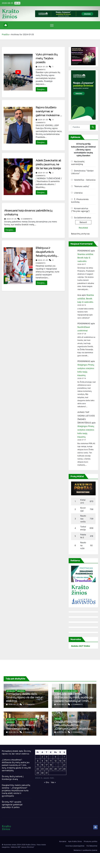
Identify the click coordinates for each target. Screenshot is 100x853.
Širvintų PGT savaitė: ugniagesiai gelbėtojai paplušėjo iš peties (12, 804)
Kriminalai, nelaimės (70, 691)
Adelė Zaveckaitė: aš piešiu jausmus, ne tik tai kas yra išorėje (48, 164)
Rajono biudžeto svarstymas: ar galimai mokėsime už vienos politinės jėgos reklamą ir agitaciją (49, 115)
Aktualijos (11, 691)
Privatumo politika (90, 841)
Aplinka (57, 691)
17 (47, 765)
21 (64, 765)
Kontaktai (62, 841)
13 (60, 761)
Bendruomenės (22, 719)
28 (64, 769)
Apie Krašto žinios (75, 841)
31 (46, 773)
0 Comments (26, 219)
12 (56, 761)
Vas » (53, 782)
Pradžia (5, 34)
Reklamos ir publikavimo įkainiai (85, 850)
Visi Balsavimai (91, 846)
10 (46, 761)
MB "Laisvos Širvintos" (25, 847)
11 (51, 761)
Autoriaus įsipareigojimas (74, 846)
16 (42, 765)
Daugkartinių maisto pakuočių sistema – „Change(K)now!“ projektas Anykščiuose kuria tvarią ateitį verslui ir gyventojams (72, 728)
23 (42, 769)
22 (37, 769)
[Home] (5, 25)
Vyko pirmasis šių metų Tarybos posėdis (47, 58)
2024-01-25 (43, 67)
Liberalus (78, 193)
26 (55, 769)
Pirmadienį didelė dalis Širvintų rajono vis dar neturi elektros (24, 697)
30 (42, 773)
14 (64, 761)
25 (51, 769)
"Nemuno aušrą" (81, 186)
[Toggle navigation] (52, 25)
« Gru (46, 782)
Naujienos (21, 691)
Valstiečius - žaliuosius (84, 180)
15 (38, 765)
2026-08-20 (62, 732)
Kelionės (33, 719)
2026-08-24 (13, 704)
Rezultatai (83, 227)
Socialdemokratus (82, 217)
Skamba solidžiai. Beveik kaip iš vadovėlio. (85, 258)
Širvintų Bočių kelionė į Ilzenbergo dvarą (21, 726)
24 (46, 769)
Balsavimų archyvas (80, 233)
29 (37, 773)
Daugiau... (41, 89)
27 (60, 769)
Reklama (58, 718)
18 (51, 765)
